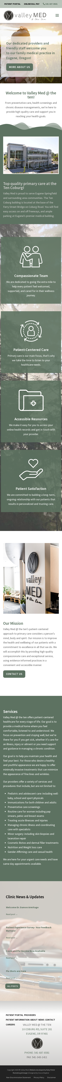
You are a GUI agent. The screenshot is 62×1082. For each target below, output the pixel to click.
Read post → (12, 914)
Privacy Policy (39, 1077)
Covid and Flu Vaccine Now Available (25, 950)
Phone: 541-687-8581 (37, 1052)
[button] (57, 15)
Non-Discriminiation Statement (18, 1077)
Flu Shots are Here (16, 971)
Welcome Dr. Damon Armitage (22, 907)
